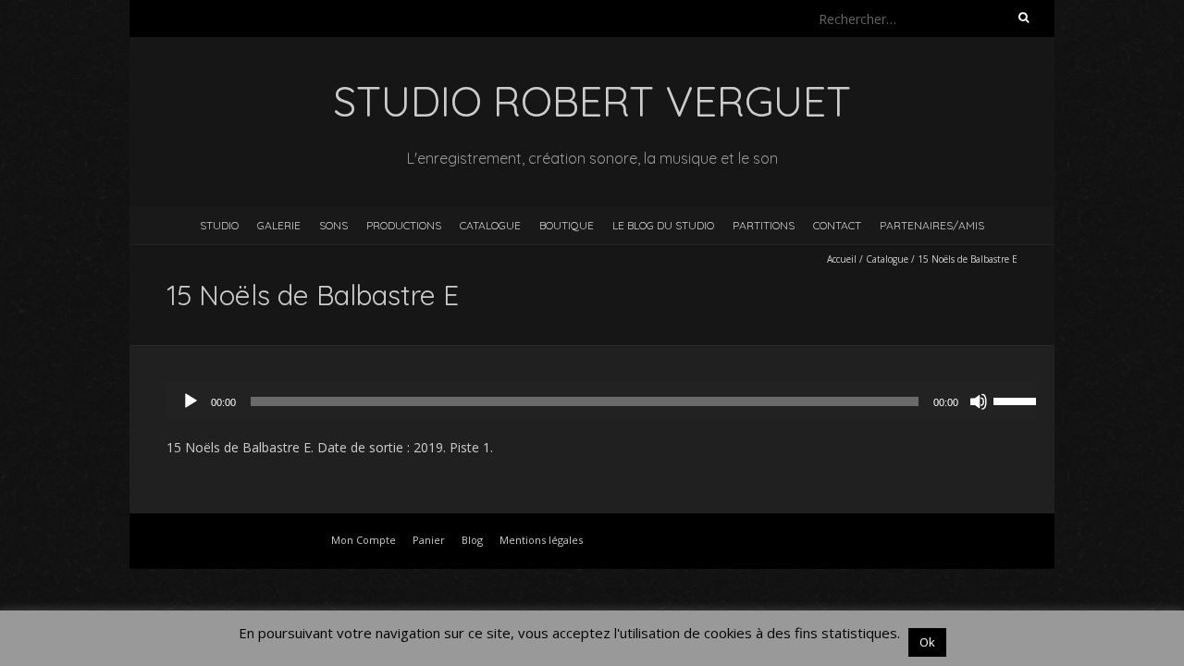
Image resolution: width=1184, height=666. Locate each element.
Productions (403, 225)
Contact (837, 225)
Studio (219, 225)
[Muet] (978, 401)
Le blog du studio (663, 225)
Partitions (764, 225)
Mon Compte (363, 540)
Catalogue (490, 225)
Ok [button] (927, 642)
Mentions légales (541, 540)
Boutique (566, 225)
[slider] (1019, 399)
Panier (429, 540)
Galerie (279, 225)
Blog (472, 540)
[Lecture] (190, 401)
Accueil (842, 259)
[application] (610, 401)
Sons (333, 225)
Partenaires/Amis (932, 225)
